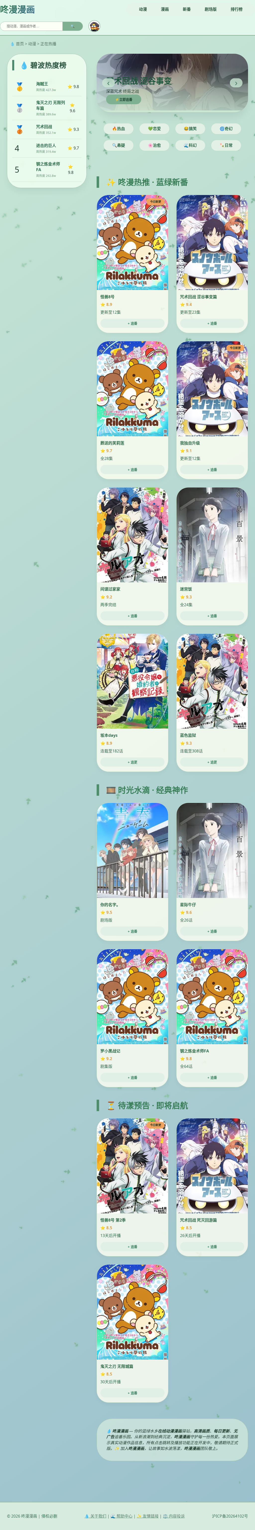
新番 (187, 9)
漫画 (165, 9)
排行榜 (237, 9)
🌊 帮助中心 (121, 1516)
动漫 (143, 9)
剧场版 (211, 9)
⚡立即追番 (123, 99)
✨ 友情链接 (148, 1516)
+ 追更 (132, 762)
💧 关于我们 (95, 1516)
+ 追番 (132, 323)
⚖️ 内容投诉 (174, 1516)
